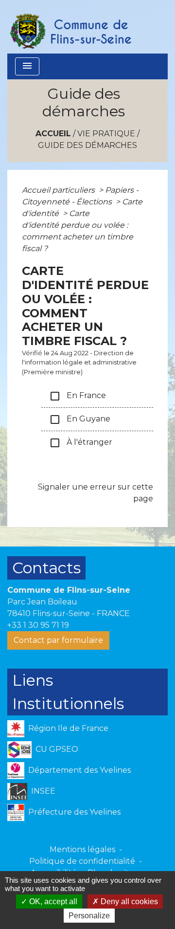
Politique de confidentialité (82, 861)
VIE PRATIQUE (106, 133)
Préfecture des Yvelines (74, 812)
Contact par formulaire (58, 640)
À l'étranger (80, 443)
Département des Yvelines (79, 770)
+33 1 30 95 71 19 (38, 625)
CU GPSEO (56, 749)
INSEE (43, 791)
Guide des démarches (87, 145)
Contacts (46, 567)
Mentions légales (82, 849)
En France (77, 396)
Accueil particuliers (59, 190)
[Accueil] (70, 27)
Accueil (53, 133)
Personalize (89, 915)
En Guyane (79, 419)
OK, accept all (52, 901)
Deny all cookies (128, 901)
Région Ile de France (68, 728)
